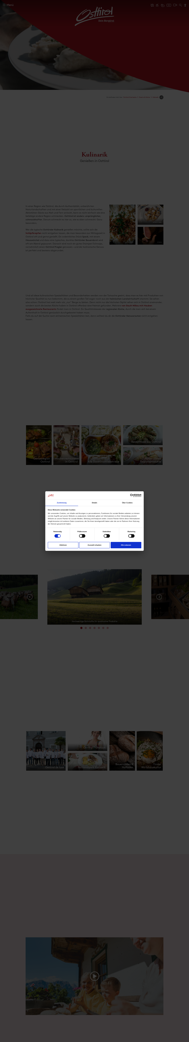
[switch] (82, 537)
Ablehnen (63, 545)
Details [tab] (94, 503)
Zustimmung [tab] (62, 503)
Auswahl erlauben (94, 545)
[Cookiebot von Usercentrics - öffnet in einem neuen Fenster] (131, 495)
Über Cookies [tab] (127, 503)
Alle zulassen (126, 545)
